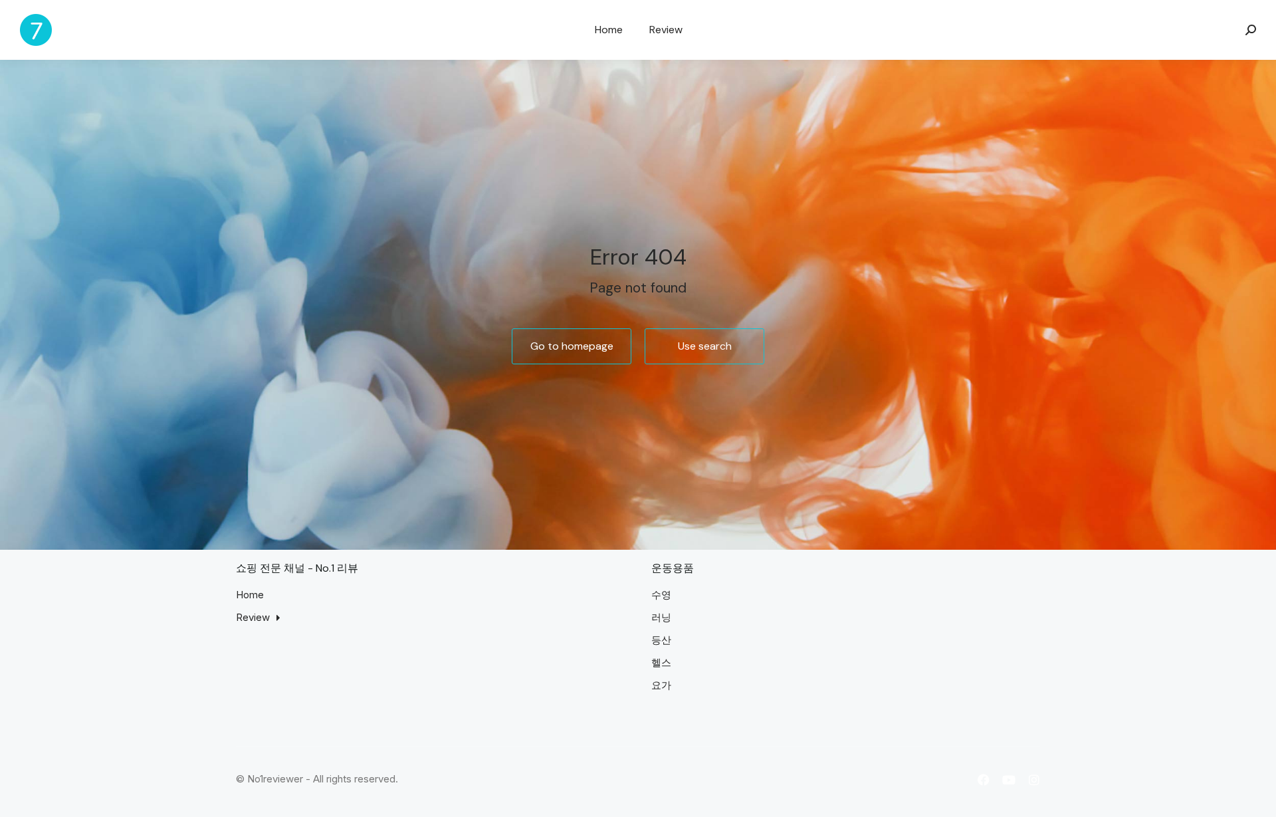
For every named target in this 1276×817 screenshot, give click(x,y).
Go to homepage (571, 346)
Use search (705, 346)
